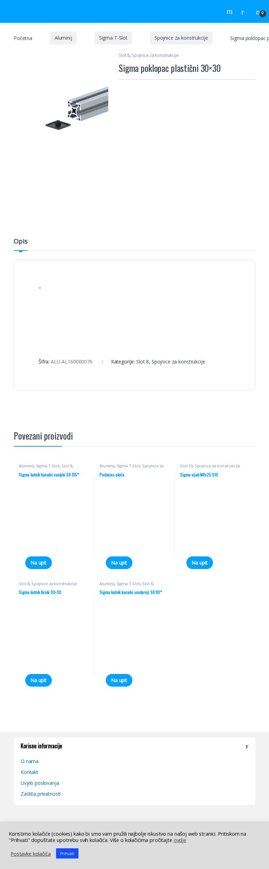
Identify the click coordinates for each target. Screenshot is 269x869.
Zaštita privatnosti (41, 793)
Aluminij (63, 37)
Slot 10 (186, 465)
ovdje (180, 840)
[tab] (20, 244)
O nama (30, 761)
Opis (20, 241)
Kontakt (29, 772)
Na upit (38, 562)
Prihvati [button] (67, 853)
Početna (23, 37)
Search (230, 11)
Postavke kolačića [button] (31, 853)
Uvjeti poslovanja (40, 783)
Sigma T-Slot (113, 37)
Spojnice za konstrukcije (181, 37)
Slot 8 (124, 55)
